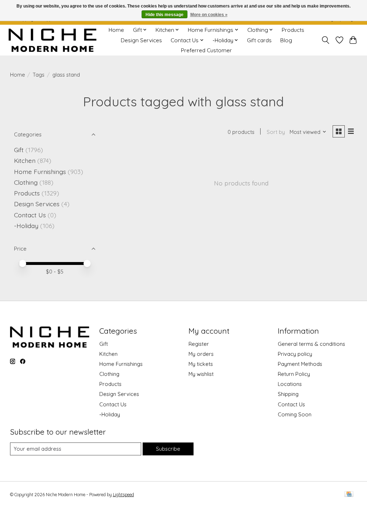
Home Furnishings (40, 171)
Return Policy (294, 374)
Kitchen (24, 160)
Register (199, 343)
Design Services (141, 40)
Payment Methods (300, 364)
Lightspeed (123, 494)
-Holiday (26, 225)
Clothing (26, 182)
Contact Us (30, 215)
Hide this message (165, 14)
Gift (19, 150)
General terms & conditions (311, 343)
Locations (290, 384)
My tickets (201, 364)
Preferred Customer (206, 50)
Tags (38, 74)
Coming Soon (294, 414)
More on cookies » (209, 14)
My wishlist (201, 374)
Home (116, 29)
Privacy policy (295, 353)
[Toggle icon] (325, 40)
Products (293, 29)
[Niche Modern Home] (52, 40)
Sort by (276, 132)
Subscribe (168, 448)
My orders (201, 353)
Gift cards (259, 40)
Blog (286, 40)
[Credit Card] (348, 494)
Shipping (288, 394)
